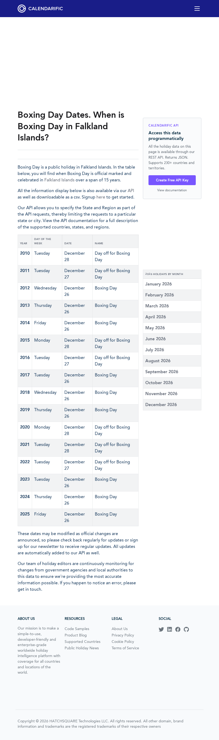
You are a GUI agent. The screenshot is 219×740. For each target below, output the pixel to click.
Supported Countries (82, 641)
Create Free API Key (172, 180)
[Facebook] (178, 629)
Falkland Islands (59, 179)
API (131, 190)
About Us (120, 629)
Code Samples (77, 629)
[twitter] (161, 629)
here (100, 197)
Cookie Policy (123, 641)
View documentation (172, 190)
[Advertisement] (109, 63)
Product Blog (76, 635)
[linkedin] (169, 629)
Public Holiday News (82, 648)
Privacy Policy (123, 635)
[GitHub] (186, 629)
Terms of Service (125, 648)
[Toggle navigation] (197, 8)
